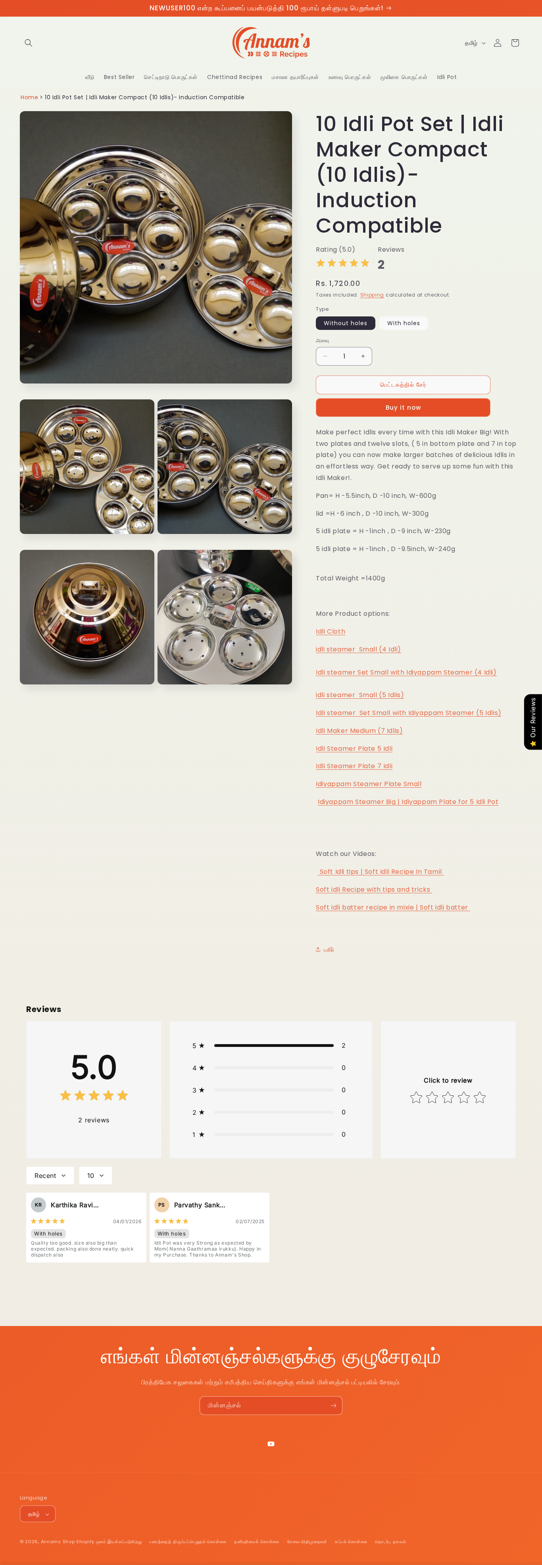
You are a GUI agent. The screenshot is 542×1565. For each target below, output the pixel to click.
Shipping (372, 294)
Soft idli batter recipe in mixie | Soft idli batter (393, 907)
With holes (403, 323)
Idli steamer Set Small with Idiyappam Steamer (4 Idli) (406, 671)
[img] (343, 264)
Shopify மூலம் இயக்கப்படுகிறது (109, 1542)
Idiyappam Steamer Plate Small (368, 783)
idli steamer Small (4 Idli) (358, 648)
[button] (28, 43)
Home (29, 97)
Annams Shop (58, 1542)
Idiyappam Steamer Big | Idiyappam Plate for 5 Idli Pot (408, 801)
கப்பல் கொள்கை (351, 1541)
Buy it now (403, 407)
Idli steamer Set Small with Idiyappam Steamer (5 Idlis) (409, 712)
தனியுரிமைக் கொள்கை (257, 1541)
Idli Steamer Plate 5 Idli (354, 748)
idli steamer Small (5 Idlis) (360, 694)
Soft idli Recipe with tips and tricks (374, 889)
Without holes (345, 323)
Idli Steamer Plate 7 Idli (354, 766)
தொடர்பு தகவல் (390, 1541)
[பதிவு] (333, 1405)
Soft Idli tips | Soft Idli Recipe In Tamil (381, 871)
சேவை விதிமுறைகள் (307, 1541)
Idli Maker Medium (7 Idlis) (359, 730)
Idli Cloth (330, 631)
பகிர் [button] (329, 949)
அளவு (322, 340)
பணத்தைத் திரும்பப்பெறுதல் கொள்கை (188, 1541)
